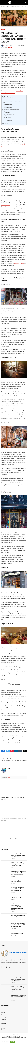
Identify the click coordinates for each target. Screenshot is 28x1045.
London (3, 1010)
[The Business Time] (14, 2)
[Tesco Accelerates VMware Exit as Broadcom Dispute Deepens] (5, 934)
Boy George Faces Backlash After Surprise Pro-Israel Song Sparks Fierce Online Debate (18, 855)
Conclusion (5, 123)
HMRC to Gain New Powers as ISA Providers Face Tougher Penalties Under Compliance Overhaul (18, 873)
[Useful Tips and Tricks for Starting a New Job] (14, 788)
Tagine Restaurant (8, 120)
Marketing (3, 1017)
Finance (3, 1014)
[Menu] (2, 2)
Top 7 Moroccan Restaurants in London (11, 111)
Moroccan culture (5, 204)
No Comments (21, 45)
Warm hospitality (8, 107)
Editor (7, 45)
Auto (2, 1021)
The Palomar (7, 122)
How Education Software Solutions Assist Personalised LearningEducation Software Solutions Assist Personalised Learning (18, 906)
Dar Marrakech (8, 117)
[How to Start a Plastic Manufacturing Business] (5, 898)
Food (3, 29)
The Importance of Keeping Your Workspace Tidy (13, 818)
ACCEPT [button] (12, 1041)
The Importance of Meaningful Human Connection (13, 839)
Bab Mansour (7, 112)
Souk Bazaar (7, 115)
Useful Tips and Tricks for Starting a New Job (12, 797)
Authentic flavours (8, 104)
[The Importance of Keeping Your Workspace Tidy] (14, 809)
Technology (3, 1019)
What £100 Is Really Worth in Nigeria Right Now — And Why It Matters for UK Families (18, 864)
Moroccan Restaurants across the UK (11, 109)
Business (3, 1012)
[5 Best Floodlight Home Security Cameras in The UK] (5, 917)
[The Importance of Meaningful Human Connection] (14, 830)
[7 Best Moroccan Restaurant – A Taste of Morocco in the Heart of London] (14, 18)
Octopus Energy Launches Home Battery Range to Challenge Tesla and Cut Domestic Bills (18, 925)
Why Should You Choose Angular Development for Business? (7, 760)
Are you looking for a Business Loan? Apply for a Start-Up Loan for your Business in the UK (18, 889)
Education (3, 1023)
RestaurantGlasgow (19, 263)
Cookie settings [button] (5, 1041)
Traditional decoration (9, 105)
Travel (2, 1029)
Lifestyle (3, 1028)
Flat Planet (7, 118)
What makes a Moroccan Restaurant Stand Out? (12, 101)
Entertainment (4, 1026)
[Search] (26, 2)
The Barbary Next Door (9, 114)
